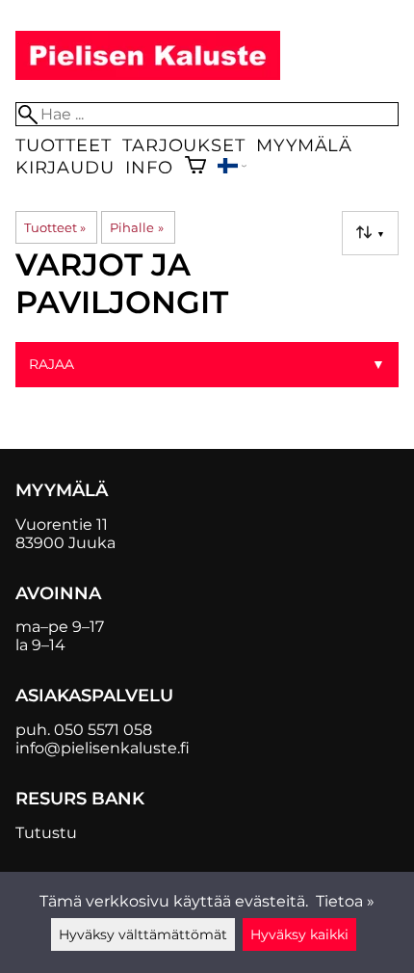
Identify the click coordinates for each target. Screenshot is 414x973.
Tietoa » (345, 901)
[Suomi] (232, 168)
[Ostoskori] (195, 167)
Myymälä (304, 145)
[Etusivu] (147, 75)
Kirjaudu (64, 167)
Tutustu (46, 833)
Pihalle (136, 227)
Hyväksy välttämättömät (143, 934)
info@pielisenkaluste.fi (102, 748)
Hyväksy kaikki (299, 934)
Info (148, 167)
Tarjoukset (183, 145)
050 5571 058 (103, 730)
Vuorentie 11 (61, 524)
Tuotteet (63, 145)
